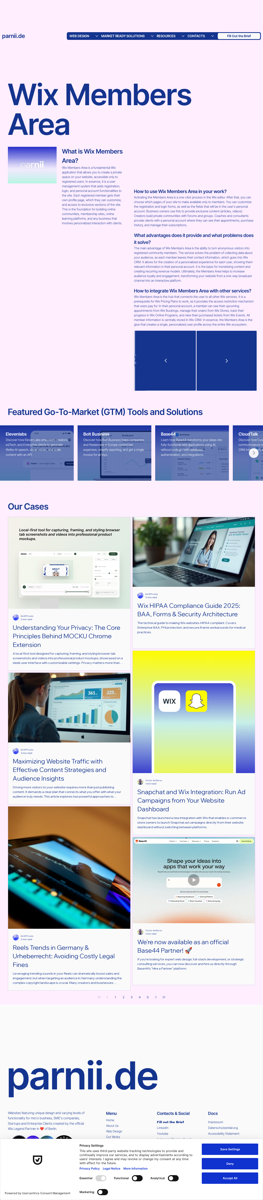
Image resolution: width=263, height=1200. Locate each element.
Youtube (162, 1133)
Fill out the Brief (170, 1122)
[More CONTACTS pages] (212, 36)
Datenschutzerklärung (223, 1128)
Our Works (113, 1137)
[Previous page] (107, 997)
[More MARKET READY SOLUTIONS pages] (152, 36)
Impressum (215, 1122)
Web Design (114, 1131)
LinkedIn (162, 1128)
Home (110, 1120)
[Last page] (163, 997)
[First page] (99, 997)
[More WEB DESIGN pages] (96, 36)
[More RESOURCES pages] (183, 36)
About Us (112, 1126)
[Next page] (155, 997)
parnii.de (13, 35)
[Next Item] (254, 453)
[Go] (166, 360)
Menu (111, 1113)
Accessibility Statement (223, 1133)
